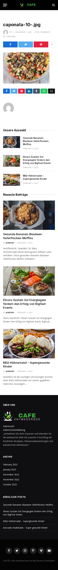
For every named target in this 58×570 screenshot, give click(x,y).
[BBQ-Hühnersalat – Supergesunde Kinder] (11, 180)
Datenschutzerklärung (14, 429)
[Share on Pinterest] (41, 44)
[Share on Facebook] (10, 44)
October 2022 (10, 484)
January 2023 (9, 469)
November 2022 (11, 479)
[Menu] (5, 5)
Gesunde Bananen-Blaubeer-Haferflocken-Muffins (36, 141)
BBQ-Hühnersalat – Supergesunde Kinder (23, 521)
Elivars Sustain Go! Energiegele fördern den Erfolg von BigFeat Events (37, 159)
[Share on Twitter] (25, 44)
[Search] (53, 5)
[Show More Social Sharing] (52, 44)
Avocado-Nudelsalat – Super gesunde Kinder (25, 527)
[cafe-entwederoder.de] (29, 5)
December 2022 (11, 474)
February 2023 (10, 464)
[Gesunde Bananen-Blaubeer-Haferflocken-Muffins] (11, 142)
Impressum (8, 426)
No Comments (43, 32)
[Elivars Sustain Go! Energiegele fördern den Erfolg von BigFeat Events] (11, 161)
